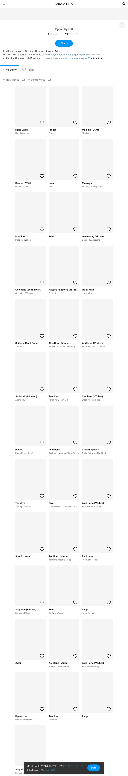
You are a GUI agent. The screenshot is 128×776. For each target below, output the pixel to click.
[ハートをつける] (42, 122)
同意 (93, 767)
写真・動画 (28, 69)
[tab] (9, 69)
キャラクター (10, 69)
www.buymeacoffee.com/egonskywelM (66, 54)
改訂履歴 (50, 769)
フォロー (65, 43)
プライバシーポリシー (74, 766)
